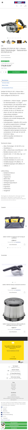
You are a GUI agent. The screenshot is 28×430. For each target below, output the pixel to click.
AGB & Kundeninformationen (14, 397)
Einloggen (14, 386)
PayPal (4, 416)
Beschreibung (5, 80)
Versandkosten (11, 63)
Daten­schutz (13, 395)
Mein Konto (13, 384)
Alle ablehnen (14, 428)
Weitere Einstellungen (5, 420)
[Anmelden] (21, 6)
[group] (14, 270)
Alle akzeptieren (14, 422)
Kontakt (13, 389)
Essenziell (5, 407)
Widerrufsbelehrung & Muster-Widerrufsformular (13, 398)
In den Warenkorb (16, 72)
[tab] (14, 80)
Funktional (5, 418)
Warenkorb (13, 385)
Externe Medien (6, 412)
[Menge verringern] (1, 72)
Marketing (5, 410)
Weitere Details (5, 85)
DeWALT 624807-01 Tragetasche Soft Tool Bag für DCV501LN (14, 237)
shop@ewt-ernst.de (15, 367)
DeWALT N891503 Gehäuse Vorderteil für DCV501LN (14, 284)
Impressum (13, 394)
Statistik (4, 409)
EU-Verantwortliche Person (7, 87)
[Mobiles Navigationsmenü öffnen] (2, 2)
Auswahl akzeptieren (14, 425)
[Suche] (17, 6)
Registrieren (13, 388)
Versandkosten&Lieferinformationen (8, 200)
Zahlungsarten (13, 399)
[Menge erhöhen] (6, 72)
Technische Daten (5, 82)
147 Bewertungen (13, 358)
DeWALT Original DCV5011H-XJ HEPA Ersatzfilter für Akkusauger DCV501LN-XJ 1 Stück (14, 324)
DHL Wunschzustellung (8, 414)
